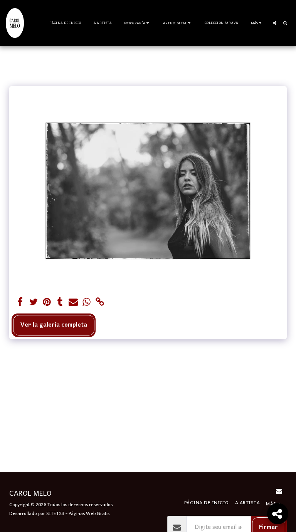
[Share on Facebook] (20, 302)
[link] (100, 302)
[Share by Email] (73, 302)
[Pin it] (47, 302)
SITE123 (55, 513)
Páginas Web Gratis (89, 513)
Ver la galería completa (53, 325)
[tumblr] (60, 302)
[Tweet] (33, 302)
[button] (137, 23)
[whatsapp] (86, 302)
